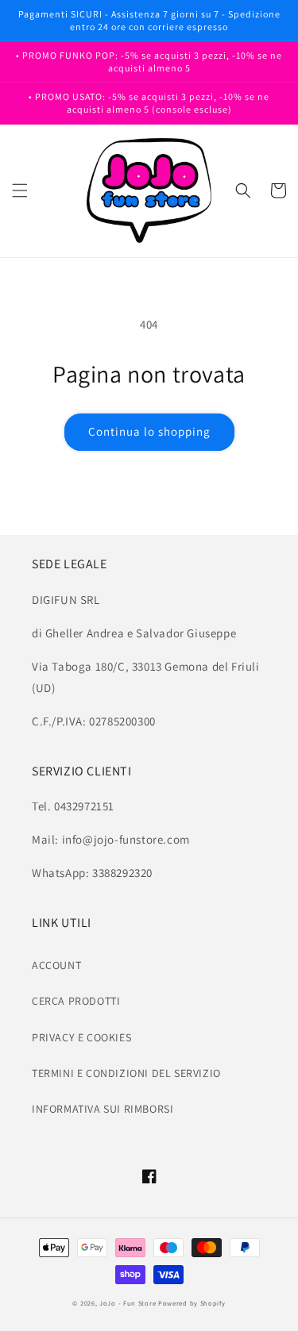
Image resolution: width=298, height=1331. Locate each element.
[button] (19, 190)
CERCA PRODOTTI (76, 1001)
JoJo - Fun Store (127, 1302)
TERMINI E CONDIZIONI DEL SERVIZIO (126, 1073)
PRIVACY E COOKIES (81, 1037)
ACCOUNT (56, 965)
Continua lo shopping (149, 431)
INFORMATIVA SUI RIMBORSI (102, 1109)
